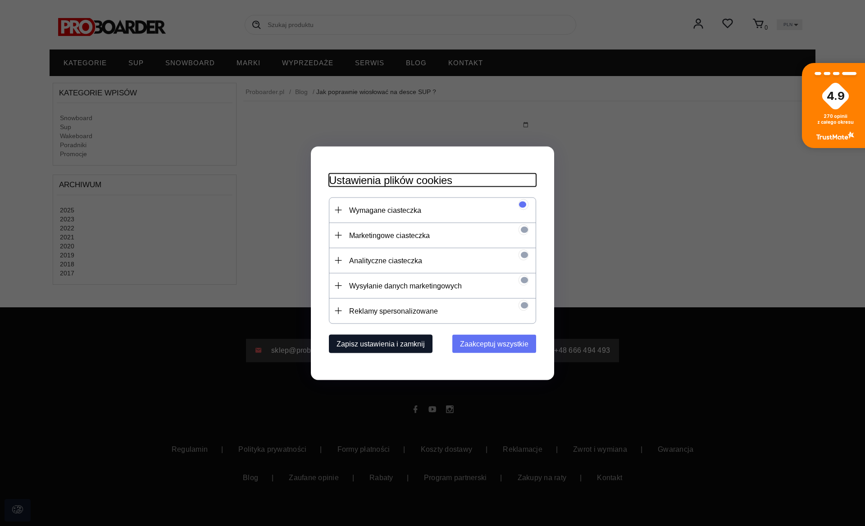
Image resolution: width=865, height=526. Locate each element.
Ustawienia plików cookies (390, 180)
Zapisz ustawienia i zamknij (381, 343)
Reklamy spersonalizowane (393, 311)
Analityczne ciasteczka (385, 260)
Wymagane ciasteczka (385, 210)
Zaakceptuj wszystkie (494, 343)
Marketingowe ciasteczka (389, 235)
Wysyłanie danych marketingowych (405, 285)
